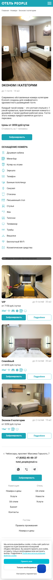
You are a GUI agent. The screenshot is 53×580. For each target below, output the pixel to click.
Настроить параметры (26, 574)
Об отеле (13, 501)
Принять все (26, 561)
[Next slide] (47, 48)
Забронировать (17, 137)
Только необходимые (26, 567)
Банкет (13, 507)
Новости (40, 496)
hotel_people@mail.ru (26, 462)
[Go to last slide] (6, 48)
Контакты (14, 512)
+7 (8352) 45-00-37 (26, 457)
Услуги (13, 496)
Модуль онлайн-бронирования (21, 258)
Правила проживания (26, 525)
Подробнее (39, 317)
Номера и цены (13, 491)
